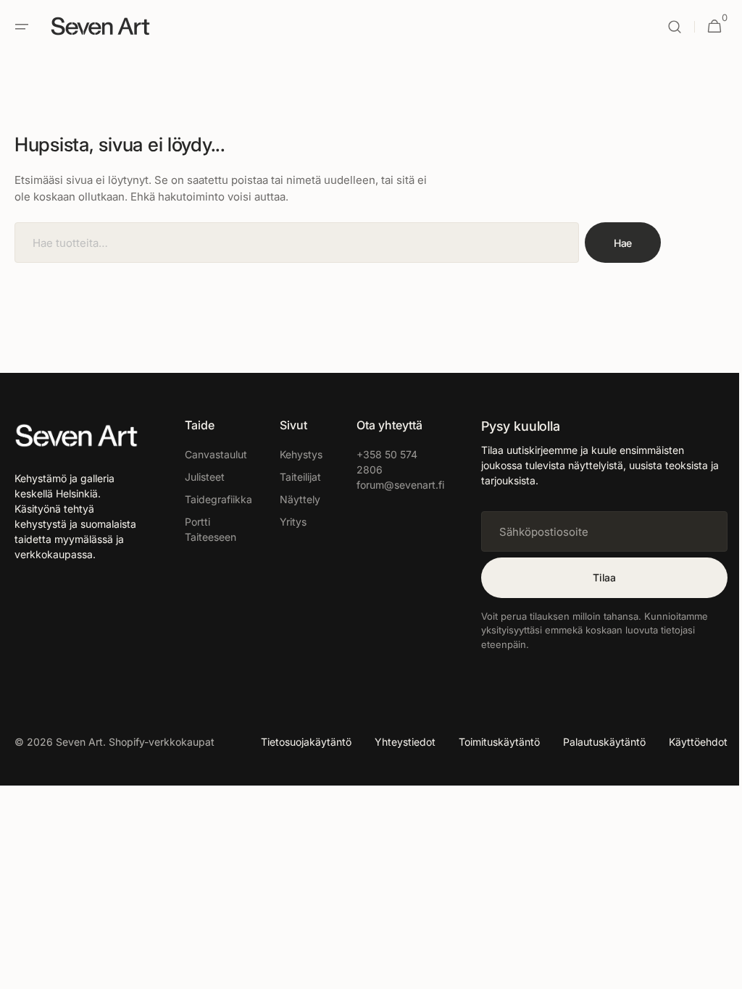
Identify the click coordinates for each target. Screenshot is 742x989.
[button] (22, 27)
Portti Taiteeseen (206, 529)
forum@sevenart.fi (386, 485)
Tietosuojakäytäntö (295, 742)
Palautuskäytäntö (593, 742)
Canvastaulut (211, 454)
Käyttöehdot (687, 742)
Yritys (286, 521)
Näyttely (293, 499)
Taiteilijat (293, 477)
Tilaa (593, 577)
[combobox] (296, 242)
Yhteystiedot (394, 742)
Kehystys (294, 454)
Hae (623, 243)
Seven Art (79, 742)
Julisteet (200, 477)
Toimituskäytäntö (488, 742)
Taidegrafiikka (214, 499)
